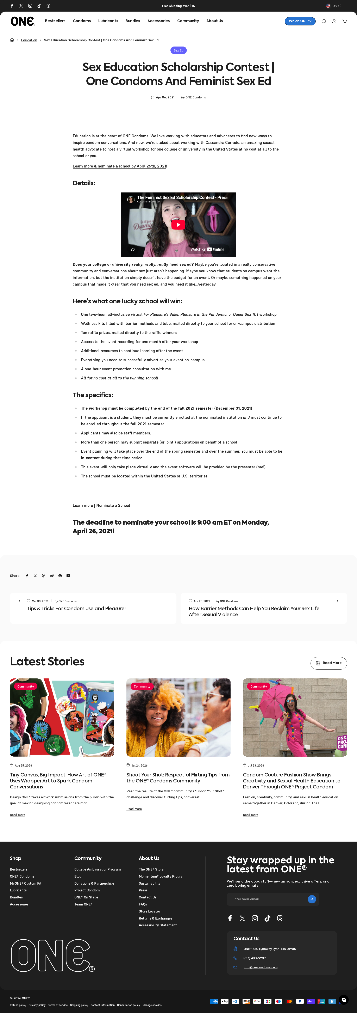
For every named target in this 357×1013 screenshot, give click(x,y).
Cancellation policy (128, 1005)
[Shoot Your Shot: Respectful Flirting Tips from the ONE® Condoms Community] (178, 717)
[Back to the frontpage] (12, 40)
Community (25, 686)
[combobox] (336, 6)
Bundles (16, 897)
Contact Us (147, 897)
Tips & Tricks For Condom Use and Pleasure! (76, 608)
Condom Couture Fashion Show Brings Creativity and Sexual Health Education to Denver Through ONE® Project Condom (291, 781)
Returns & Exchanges (155, 918)
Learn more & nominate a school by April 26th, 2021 (119, 166)
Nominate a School (113, 505)
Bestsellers (18, 869)
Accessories (19, 904)
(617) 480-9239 (254, 958)
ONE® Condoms (22, 876)
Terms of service (58, 1005)
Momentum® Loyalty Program (162, 876)
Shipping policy (79, 1005)
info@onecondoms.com (260, 967)
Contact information (103, 1005)
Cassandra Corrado (222, 142)
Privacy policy (37, 1005)
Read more (17, 815)
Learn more (83, 505)
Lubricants (18, 890)
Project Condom (87, 890)
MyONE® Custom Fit (26, 883)
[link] (300, 21)
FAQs (143, 904)
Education (29, 40)
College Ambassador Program (97, 869)
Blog (77, 876)
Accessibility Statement (158, 925)
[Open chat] (344, 1000)
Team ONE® (83, 904)
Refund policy (18, 1005)
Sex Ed (178, 50)
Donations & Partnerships (94, 883)
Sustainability (150, 883)
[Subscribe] (312, 899)
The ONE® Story (151, 869)
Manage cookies (152, 1005)
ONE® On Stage (86, 897)
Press (143, 890)
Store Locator (149, 911)
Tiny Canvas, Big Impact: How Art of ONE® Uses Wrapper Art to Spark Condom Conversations (58, 781)
